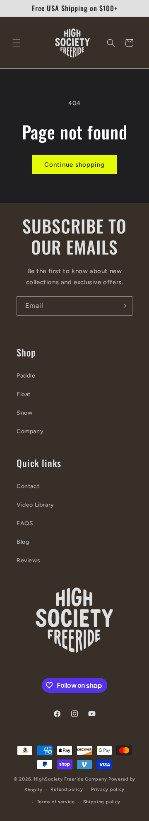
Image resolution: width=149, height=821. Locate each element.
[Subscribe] (123, 306)
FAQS (25, 523)
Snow (24, 412)
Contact (28, 486)
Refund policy (66, 789)
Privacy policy (108, 789)
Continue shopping (74, 164)
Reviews (28, 560)
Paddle (26, 375)
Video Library (35, 504)
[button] (16, 43)
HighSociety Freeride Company (71, 779)
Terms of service (56, 801)
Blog (23, 541)
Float (24, 394)
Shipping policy (102, 801)
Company (30, 431)
